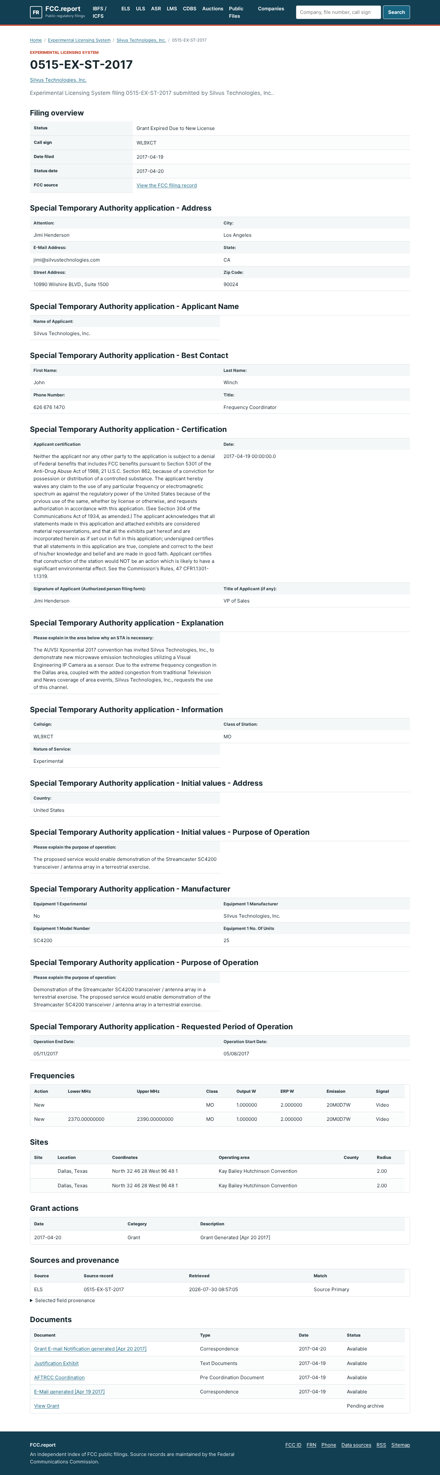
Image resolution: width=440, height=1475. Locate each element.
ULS (140, 8)
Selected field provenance (65, 1300)
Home (36, 40)
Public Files (236, 12)
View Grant (46, 1406)
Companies (271, 8)
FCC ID (293, 1445)
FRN (311, 1445)
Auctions (212, 8)
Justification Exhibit (56, 1363)
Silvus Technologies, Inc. (141, 40)
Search (396, 12)
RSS (381, 1445)
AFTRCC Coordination (59, 1377)
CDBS (189, 8)
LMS (172, 8)
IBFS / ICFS (100, 12)
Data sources (356, 1445)
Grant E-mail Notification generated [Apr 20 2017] (90, 1349)
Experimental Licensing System (79, 40)
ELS (125, 8)
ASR (156, 8)
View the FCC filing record (167, 185)
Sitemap (400, 1445)
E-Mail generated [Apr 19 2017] (69, 1392)
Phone (328, 1445)
